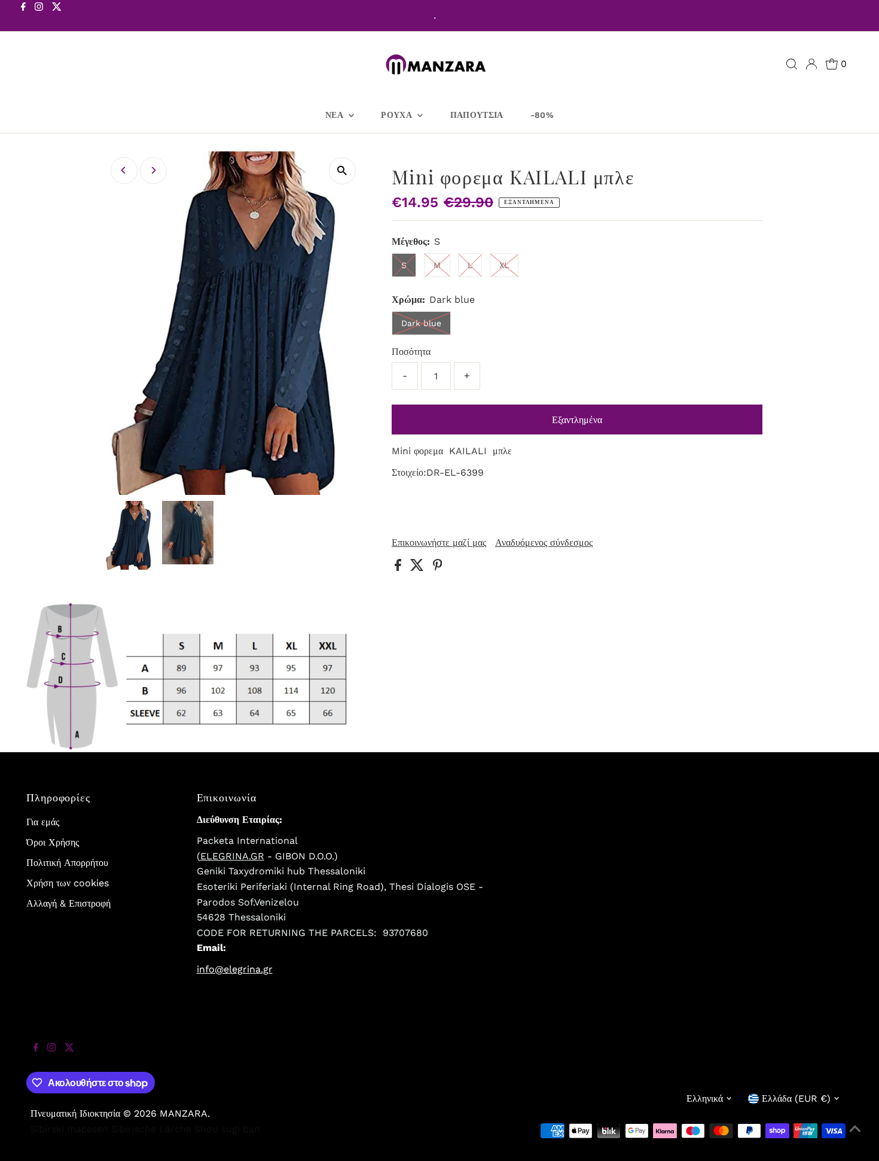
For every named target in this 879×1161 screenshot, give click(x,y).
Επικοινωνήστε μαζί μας (439, 543)
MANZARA (183, 1113)
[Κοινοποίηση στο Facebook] (399, 567)
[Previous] (124, 170)
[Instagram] (39, 16)
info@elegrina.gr (235, 969)
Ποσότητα (411, 351)
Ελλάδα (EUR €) (796, 1098)
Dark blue (421, 323)
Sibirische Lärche (151, 1129)
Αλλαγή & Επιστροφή (68, 903)
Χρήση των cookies (67, 883)
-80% (542, 115)
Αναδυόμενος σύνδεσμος (544, 543)
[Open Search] (791, 64)
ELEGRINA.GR (232, 856)
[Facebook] (23, 16)
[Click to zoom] (342, 170)
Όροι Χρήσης (52, 842)
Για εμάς (42, 822)
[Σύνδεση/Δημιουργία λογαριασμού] (811, 64)
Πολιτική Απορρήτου (67, 862)
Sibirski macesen (69, 1129)
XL (504, 265)
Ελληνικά (704, 1098)
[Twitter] (57, 16)
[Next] (153, 170)
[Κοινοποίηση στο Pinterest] (437, 567)
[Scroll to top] (855, 1137)
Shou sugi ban (227, 1129)
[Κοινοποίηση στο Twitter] (418, 567)
